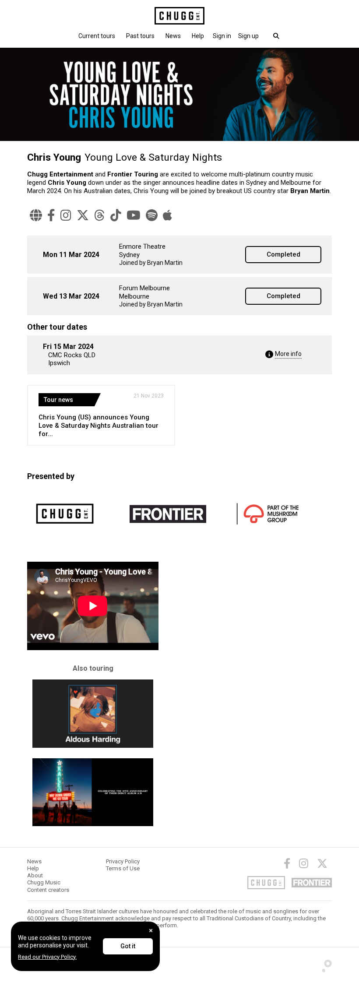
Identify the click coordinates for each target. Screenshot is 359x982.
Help (198, 35)
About (35, 875)
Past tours (140, 35)
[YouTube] (134, 215)
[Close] (151, 931)
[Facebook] (51, 215)
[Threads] (99, 215)
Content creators (48, 890)
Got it (127, 946)
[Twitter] (322, 863)
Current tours (96, 35)
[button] (222, 35)
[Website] (36, 215)
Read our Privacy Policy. (47, 957)
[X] (83, 215)
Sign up (248, 35)
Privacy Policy (123, 861)
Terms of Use (123, 868)
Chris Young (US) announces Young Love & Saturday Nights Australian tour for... (98, 425)
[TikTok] (115, 215)
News (173, 35)
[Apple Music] (167, 215)
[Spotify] (152, 215)
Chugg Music (43, 882)
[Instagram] (65, 215)
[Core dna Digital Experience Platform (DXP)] (324, 964)
